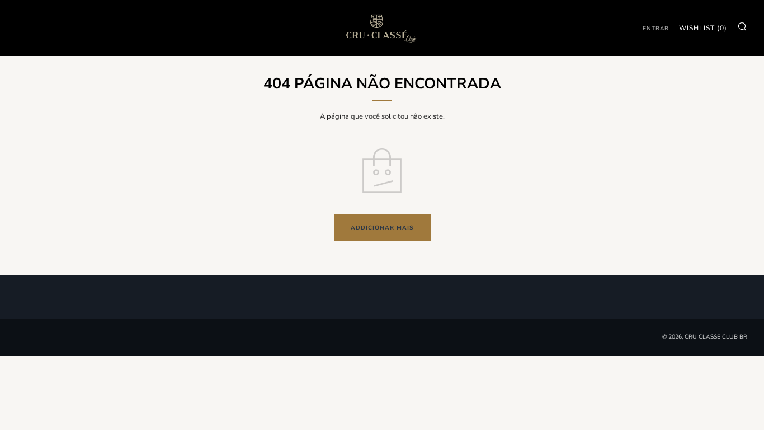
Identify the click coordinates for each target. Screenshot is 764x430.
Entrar (656, 28)
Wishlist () (703, 28)
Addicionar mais (382, 228)
